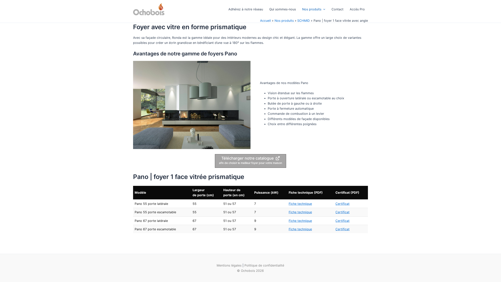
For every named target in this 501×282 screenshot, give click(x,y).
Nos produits (311, 9)
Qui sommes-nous (282, 9)
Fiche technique (300, 204)
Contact (337, 9)
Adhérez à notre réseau (245, 9)
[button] (323, 9)
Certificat (342, 204)
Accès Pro (357, 9)
